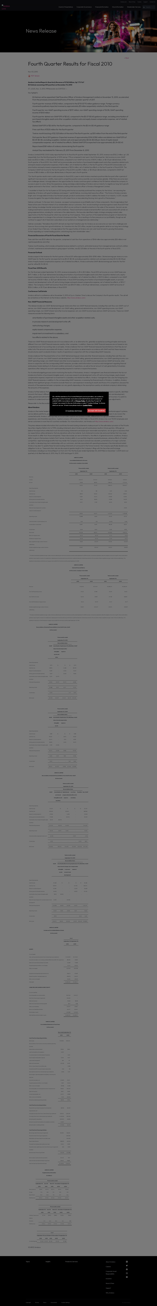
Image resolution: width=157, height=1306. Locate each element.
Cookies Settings (74, 411)
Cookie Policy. (87, 405)
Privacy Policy (80, 401)
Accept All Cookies (96, 410)
